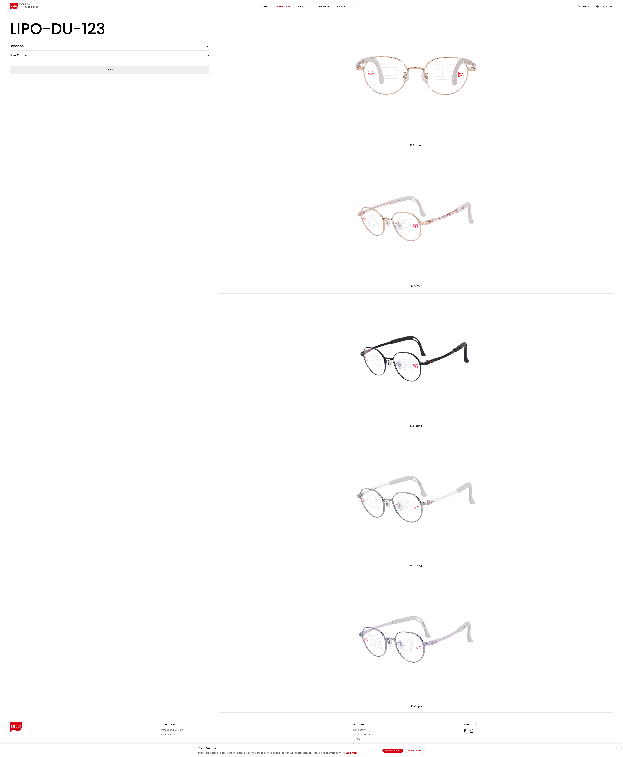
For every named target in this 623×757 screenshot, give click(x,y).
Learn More (352, 752)
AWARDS (357, 743)
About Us (304, 6)
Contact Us (345, 6)
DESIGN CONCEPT (362, 734)
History (356, 739)
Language (606, 6)
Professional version (172, 730)
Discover (323, 6)
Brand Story (359, 730)
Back (109, 70)
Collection (282, 6)
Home (264, 6)
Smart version (168, 734)
